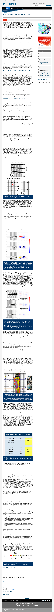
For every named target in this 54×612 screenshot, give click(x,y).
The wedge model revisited (43, 66)
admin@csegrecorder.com (41, 84)
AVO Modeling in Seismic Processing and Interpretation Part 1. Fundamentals (44, 58)
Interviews (13, 8)
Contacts (44, 3)
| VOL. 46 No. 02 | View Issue (8, 18)
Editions (17, 8)
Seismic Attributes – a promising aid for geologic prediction (44, 69)
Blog (22, 8)
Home (4, 8)
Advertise (40, 3)
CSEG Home (33, 3)
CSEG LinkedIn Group (13, 589)
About (37, 3)
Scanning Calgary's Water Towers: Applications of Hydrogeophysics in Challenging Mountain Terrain (44, 72)
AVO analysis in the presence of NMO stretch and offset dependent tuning (44, 76)
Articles (7, 8)
